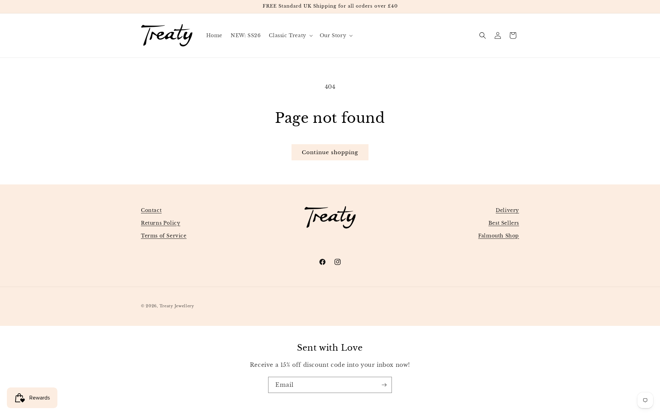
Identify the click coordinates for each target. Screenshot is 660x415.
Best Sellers (503, 223)
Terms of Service (164, 236)
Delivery (507, 210)
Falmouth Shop (498, 236)
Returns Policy (160, 223)
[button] (290, 35)
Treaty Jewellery (177, 306)
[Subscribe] (384, 385)
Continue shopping (330, 152)
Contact (151, 210)
